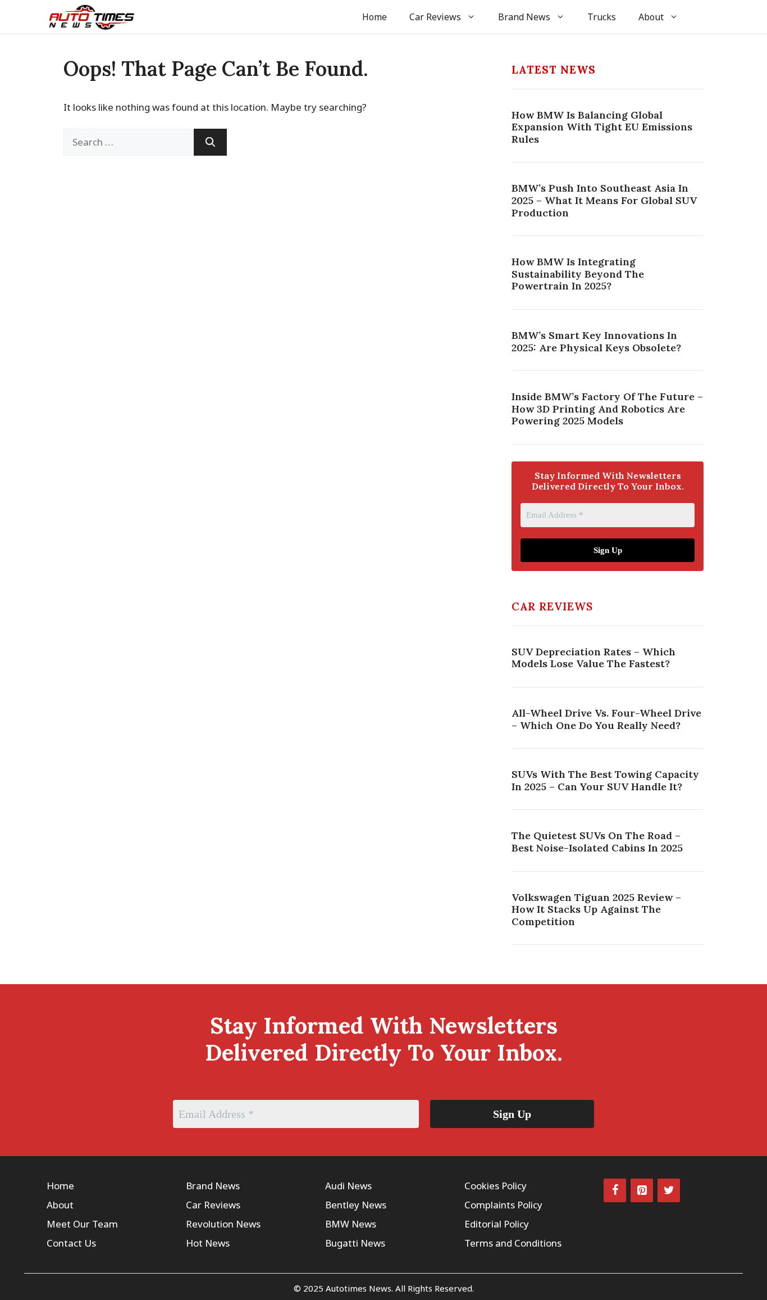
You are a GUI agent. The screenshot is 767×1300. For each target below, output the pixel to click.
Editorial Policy (496, 1223)
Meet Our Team (82, 1223)
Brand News (524, 17)
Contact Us (71, 1242)
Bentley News (355, 1204)
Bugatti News (355, 1242)
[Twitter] (669, 1190)
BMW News (350, 1223)
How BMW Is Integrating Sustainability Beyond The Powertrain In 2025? (578, 273)
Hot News (208, 1242)
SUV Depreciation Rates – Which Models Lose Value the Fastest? (593, 658)
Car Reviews (435, 17)
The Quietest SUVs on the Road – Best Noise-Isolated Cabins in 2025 (597, 841)
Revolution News (223, 1223)
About (651, 17)
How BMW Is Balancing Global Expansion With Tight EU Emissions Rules (602, 127)
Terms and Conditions (512, 1242)
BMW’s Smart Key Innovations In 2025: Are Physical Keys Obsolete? (596, 341)
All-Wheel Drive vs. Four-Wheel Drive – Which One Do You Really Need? (606, 719)
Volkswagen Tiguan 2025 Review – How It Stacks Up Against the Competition (596, 909)
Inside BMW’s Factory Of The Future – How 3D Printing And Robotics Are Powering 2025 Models (607, 408)
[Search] (210, 142)
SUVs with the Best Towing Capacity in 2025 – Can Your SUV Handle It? (605, 780)
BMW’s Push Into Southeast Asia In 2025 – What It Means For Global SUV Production (604, 200)
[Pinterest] (642, 1190)
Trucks (601, 17)
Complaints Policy (503, 1204)
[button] (705, 17)
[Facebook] (615, 1190)
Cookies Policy (495, 1185)
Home (374, 17)
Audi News (348, 1185)
